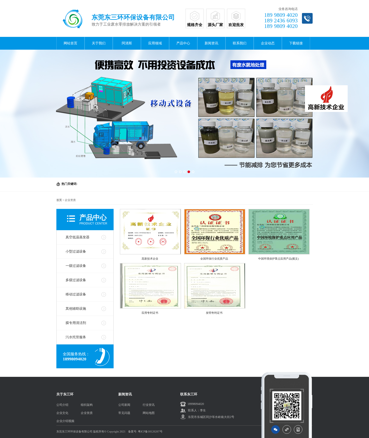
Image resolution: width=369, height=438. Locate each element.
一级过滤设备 (76, 265)
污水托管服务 (76, 337)
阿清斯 (127, 43)
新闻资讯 (211, 43)
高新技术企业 (150, 258)
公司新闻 (124, 404)
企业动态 (268, 43)
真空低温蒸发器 (77, 237)
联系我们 (239, 43)
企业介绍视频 (65, 421)
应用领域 (155, 43)
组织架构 (87, 404)
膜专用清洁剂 (76, 323)
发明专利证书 (214, 312)
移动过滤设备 (76, 294)
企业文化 (62, 413)
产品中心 (183, 43)
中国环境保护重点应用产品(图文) (278, 258)
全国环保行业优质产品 (214, 258)
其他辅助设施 (76, 308)
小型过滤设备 (76, 251)
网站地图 (149, 413)
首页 (59, 200)
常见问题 (124, 413)
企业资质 (87, 413)
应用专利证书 (150, 312)
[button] (176, 172)
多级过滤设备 (76, 280)
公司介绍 (62, 404)
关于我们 (98, 43)
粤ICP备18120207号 (150, 431)
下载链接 (296, 43)
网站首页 (70, 43)
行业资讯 (149, 404)
